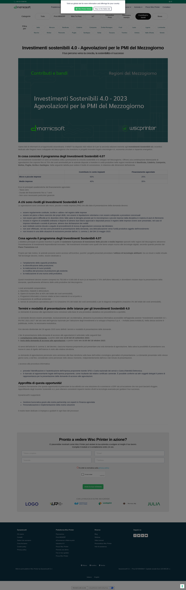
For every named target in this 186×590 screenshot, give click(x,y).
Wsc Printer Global (84, 9)
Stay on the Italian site (102, 9)
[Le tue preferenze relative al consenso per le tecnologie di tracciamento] (182, 586)
